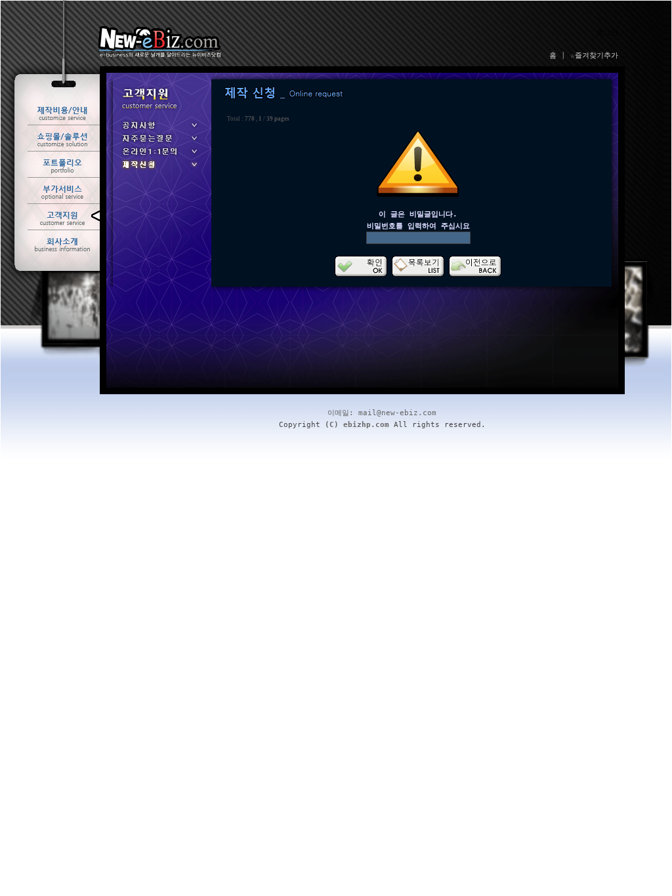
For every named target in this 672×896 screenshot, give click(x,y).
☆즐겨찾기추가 (594, 55)
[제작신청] (158, 169)
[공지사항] (158, 129)
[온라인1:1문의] (158, 156)
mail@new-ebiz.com (397, 413)
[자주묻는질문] (158, 142)
